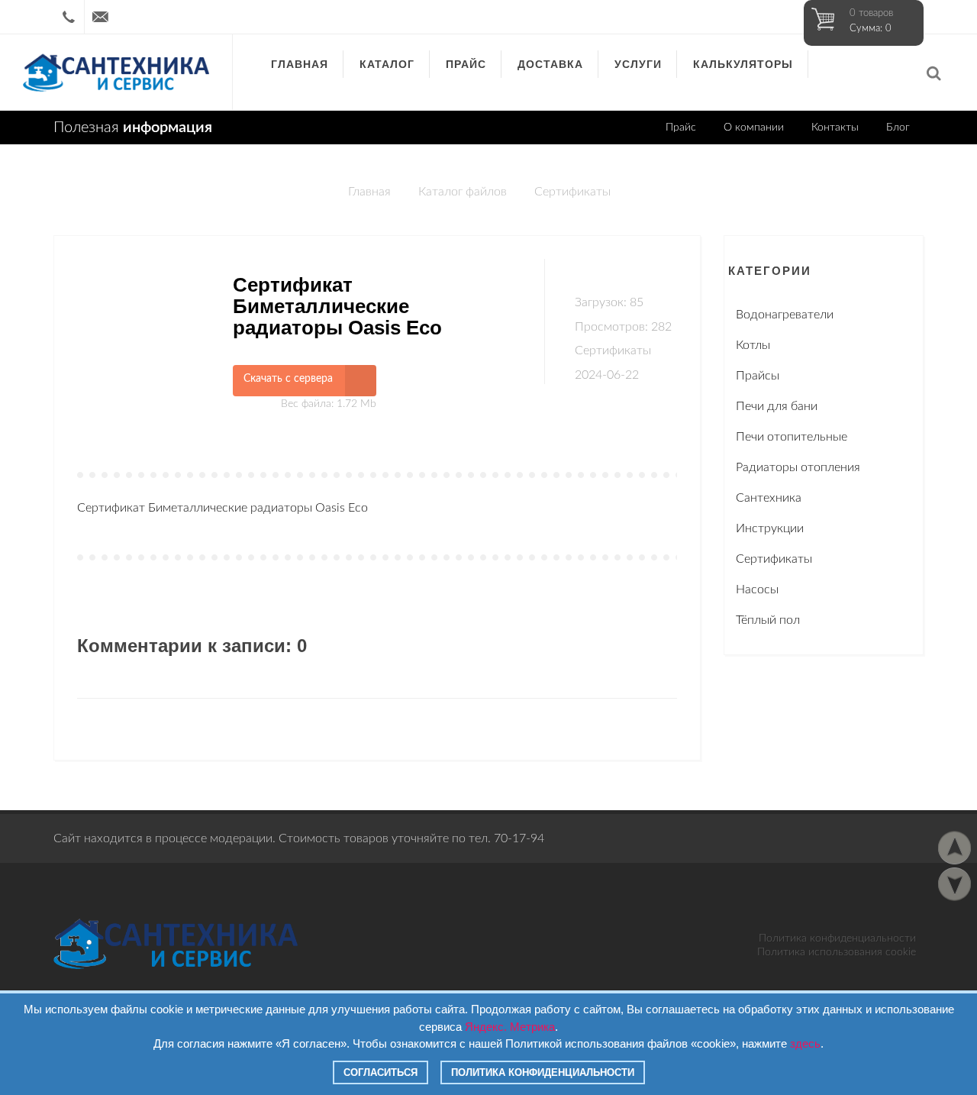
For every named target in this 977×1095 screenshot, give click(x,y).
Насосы (757, 589)
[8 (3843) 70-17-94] (68, 17)
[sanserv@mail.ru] (100, 17)
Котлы (753, 345)
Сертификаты (572, 192)
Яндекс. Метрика (510, 1026)
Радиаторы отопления (798, 467)
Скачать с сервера (288, 378)
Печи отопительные (791, 437)
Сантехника (768, 498)
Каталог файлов (462, 192)
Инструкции (770, 528)
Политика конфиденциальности (837, 938)
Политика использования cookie (836, 952)
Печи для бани (776, 406)
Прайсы (757, 376)
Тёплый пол (768, 620)
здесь (805, 1043)
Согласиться (380, 1072)
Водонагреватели (785, 314)
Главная (369, 192)
